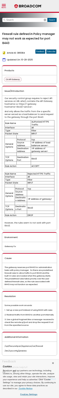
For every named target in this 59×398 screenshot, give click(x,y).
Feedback (40, 51)
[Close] (53, 363)
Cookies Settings (29, 394)
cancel (45, 20)
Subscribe (51, 51)
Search (52, 20)
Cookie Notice (25, 388)
